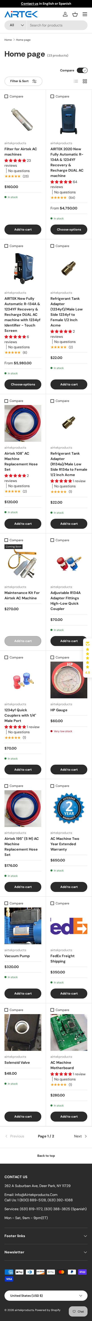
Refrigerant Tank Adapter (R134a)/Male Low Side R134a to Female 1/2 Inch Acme (68, 464)
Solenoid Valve (17, 1062)
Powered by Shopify (48, 1310)
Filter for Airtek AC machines (20, 152)
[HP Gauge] (68, 680)
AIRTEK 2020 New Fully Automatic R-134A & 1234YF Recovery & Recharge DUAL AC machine (67, 162)
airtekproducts (24, 1310)
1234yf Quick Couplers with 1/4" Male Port (20, 715)
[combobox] (46, 25)
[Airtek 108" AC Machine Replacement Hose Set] (22, 423)
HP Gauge (58, 710)
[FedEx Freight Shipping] (68, 926)
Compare (67, 70)
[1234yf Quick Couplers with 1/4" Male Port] (22, 680)
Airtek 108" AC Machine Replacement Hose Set (21, 461)
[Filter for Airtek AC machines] (22, 119)
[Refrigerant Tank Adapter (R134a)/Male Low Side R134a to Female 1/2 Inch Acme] (68, 423)
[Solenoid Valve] (22, 1032)
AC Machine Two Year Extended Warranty (64, 844)
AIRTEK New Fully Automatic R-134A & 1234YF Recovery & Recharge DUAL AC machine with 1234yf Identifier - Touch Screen (22, 314)
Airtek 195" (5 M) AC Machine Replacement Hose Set (21, 846)
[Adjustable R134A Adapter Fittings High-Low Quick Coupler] (68, 562)
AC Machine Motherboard (62, 1065)
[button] (75, 14)
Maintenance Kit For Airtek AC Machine (22, 595)
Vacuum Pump (17, 956)
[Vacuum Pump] (22, 926)
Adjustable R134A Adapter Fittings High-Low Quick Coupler (65, 600)
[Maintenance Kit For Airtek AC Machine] (22, 562)
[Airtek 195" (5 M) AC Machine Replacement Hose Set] (22, 808)
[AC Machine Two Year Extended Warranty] (68, 808)
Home (8, 39)
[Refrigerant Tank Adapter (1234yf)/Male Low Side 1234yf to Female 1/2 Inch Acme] (68, 268)
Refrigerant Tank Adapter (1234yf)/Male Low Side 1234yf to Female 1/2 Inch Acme (66, 312)
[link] (18, 1136)
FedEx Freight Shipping (62, 959)
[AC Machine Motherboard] (68, 1032)
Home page (23, 39)
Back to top (46, 1156)
